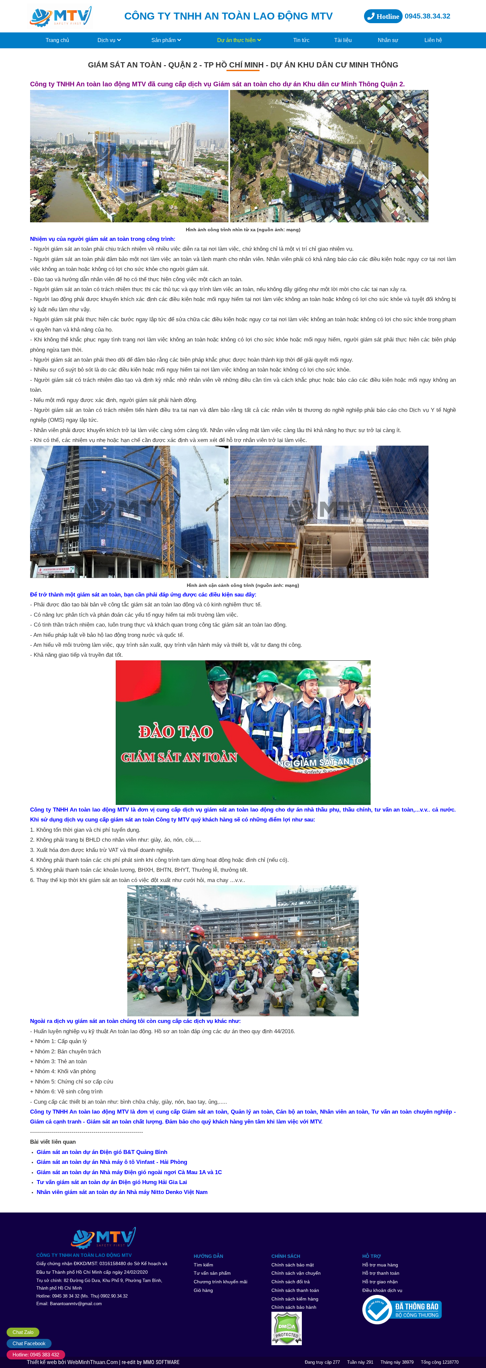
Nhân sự (388, 40)
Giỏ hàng (203, 1290)
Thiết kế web (42, 1362)
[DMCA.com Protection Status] (315, 1328)
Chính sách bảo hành (293, 1307)
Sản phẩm (163, 40)
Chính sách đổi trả (290, 1281)
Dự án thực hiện (236, 40)
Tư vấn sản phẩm (212, 1273)
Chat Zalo (23, 1332)
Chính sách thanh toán (295, 1290)
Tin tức (301, 40)
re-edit (129, 1362)
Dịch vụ (106, 40)
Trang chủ (57, 40)
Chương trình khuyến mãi (220, 1281)
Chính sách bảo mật (292, 1264)
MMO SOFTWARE (161, 1362)
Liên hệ (433, 40)
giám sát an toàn (71, 249)
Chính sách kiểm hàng (294, 1299)
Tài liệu (343, 40)
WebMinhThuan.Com (93, 1362)
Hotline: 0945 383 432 (36, 1354)
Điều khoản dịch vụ (382, 1290)
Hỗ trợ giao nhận (380, 1281)
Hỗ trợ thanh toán (380, 1273)
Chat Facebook (29, 1343)
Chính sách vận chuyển (296, 1273)
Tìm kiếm (203, 1264)
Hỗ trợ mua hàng (380, 1264)
